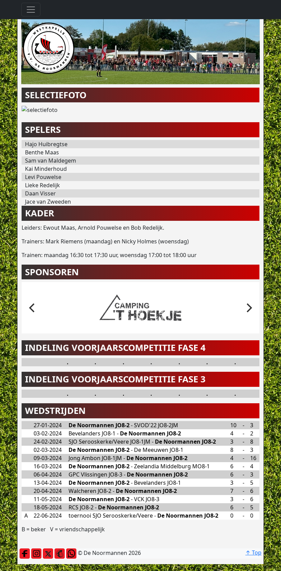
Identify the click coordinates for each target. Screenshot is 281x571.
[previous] (32, 307)
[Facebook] (25, 553)
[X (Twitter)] (48, 553)
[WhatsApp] (71, 553)
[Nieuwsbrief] (59, 553)
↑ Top (253, 552)
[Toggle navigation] (30, 9)
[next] (248, 307)
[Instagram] (36, 553)
